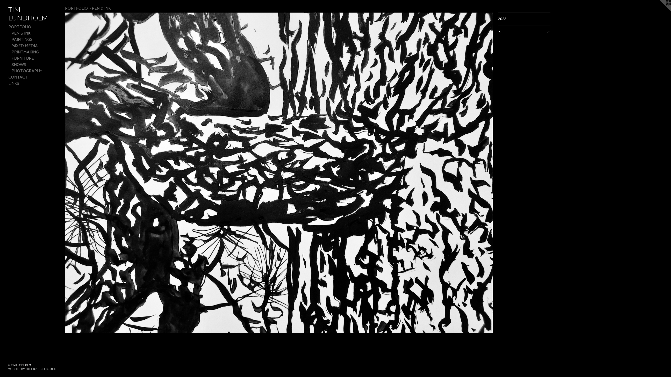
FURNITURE (23, 58)
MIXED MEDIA (25, 45)
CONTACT (18, 77)
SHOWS (19, 64)
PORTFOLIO (19, 26)
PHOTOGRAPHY (27, 70)
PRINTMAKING (25, 51)
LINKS (13, 83)
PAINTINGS (22, 39)
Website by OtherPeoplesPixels (32, 369)
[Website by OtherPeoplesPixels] (660, 10)
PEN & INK (21, 33)
